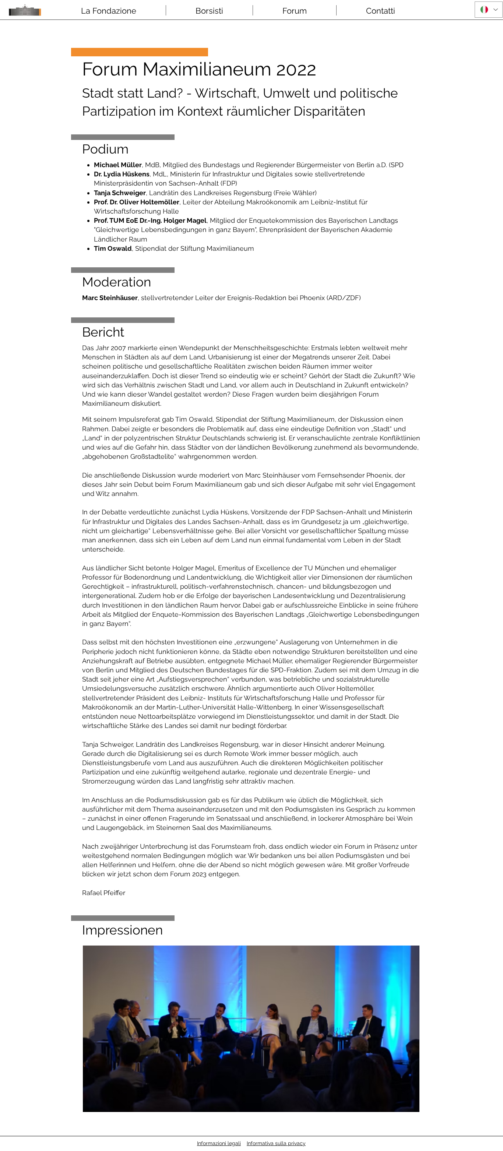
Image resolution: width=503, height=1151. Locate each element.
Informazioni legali (219, 1143)
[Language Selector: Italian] (489, 9)
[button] (109, 10)
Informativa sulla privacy (276, 1143)
